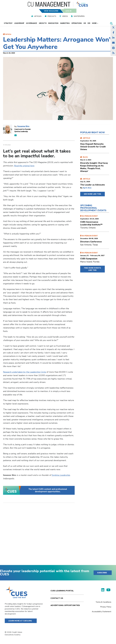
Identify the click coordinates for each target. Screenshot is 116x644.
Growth (43, 23)
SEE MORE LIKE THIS (92, 194)
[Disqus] (39, 535)
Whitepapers (79, 16)
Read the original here (24, 165)
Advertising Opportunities (65, 605)
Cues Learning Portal (62, 590)
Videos (65, 16)
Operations (76, 23)
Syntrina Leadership (61, 475)
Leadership (19, 23)
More (94, 23)
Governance (31, 23)
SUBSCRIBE (102, 573)
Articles (37, 16)
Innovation (53, 23)
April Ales (87, 188)
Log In (68, 11)
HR (84, 23)
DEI (89, 23)
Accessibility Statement (101, 611)
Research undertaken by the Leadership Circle (24, 372)
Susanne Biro (23, 126)
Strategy (8, 23)
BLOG (94, 164)
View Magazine (51, 11)
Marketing (65, 23)
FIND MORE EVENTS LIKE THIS (92, 269)
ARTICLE (93, 144)
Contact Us (57, 598)
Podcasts (52, 16)
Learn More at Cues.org (20, 621)
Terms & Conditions (103, 602)
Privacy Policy (105, 607)
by (81, 188)
